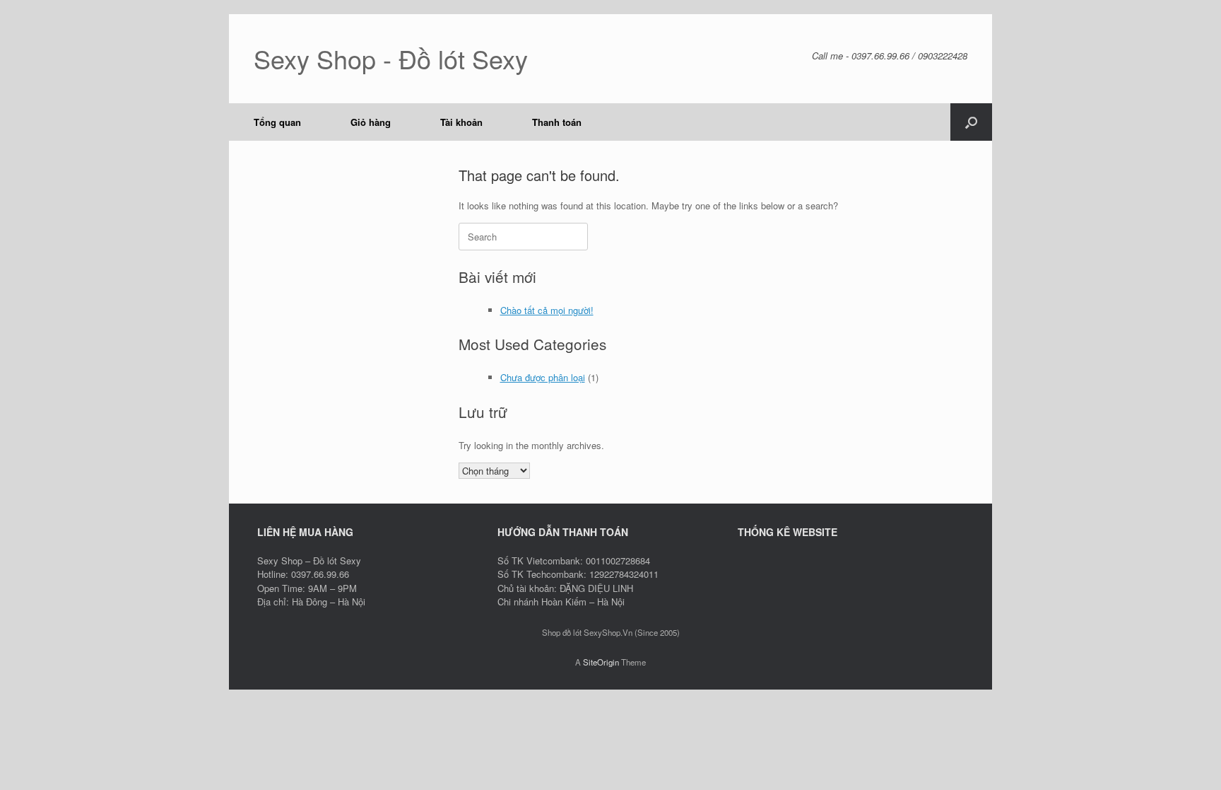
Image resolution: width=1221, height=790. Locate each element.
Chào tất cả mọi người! (547, 310)
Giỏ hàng (370, 122)
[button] (971, 122)
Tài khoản (461, 122)
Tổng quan (277, 122)
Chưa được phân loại (542, 377)
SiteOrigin (601, 662)
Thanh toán (557, 122)
